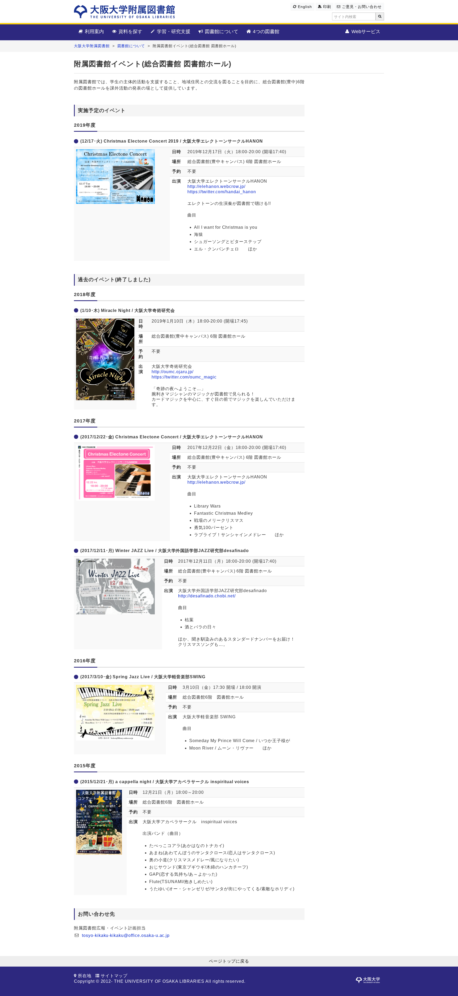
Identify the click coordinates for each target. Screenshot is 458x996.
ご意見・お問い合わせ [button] (361, 7)
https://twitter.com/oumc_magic (184, 377)
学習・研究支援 (173, 31)
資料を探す (129, 31)
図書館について (221, 31)
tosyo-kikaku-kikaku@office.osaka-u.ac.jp (126, 935)
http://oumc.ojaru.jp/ (172, 371)
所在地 (84, 975)
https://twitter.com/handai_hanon (221, 191)
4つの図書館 (265, 31)
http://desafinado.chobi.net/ (207, 596)
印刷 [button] (326, 7)
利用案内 (93, 31)
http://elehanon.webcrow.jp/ (216, 186)
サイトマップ (114, 975)
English (304, 7)
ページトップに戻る (229, 961)
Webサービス (365, 31)
